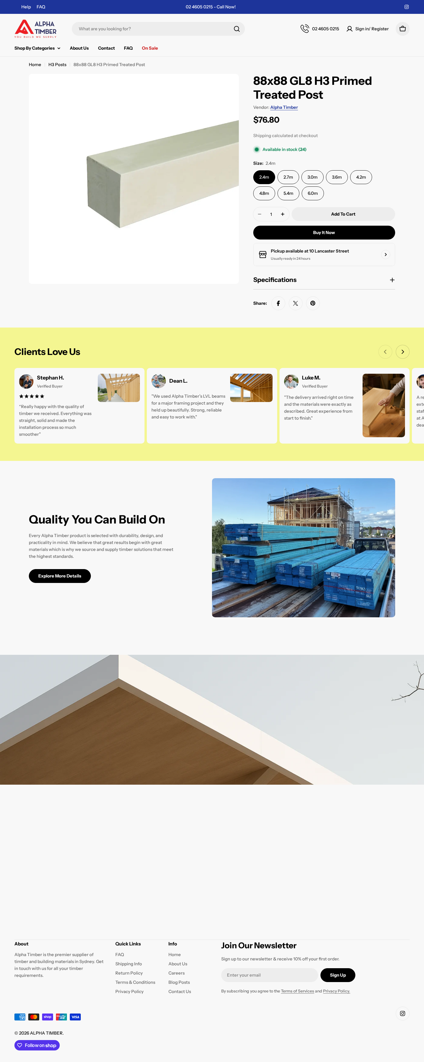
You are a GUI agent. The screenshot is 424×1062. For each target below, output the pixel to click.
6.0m (313, 193)
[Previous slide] (385, 352)
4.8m (264, 193)
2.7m (288, 177)
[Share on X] (296, 303)
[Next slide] (403, 352)
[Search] (236, 28)
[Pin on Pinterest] (313, 303)
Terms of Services (297, 991)
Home (35, 64)
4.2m (361, 177)
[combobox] (158, 29)
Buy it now (324, 232)
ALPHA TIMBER (46, 1033)
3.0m (312, 177)
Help (26, 7)
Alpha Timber (284, 107)
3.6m (337, 177)
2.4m (264, 177)
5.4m (288, 193)
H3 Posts (57, 64)
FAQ (41, 7)
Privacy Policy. (336, 991)
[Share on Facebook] (278, 303)
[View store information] (385, 254)
